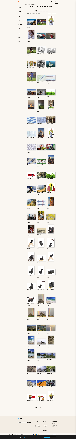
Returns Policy (44, 422)
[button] (31, 438)
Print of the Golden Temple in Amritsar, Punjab (49, 53)
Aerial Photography (21, 12)
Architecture (20, 16)
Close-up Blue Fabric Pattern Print (40, 123)
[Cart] (55, 1)
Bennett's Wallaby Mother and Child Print (30, 39)
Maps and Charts (20, 24)
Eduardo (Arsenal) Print (29, 53)
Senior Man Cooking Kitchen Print (50, 25)
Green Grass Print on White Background (49, 96)
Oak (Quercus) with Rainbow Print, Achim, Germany (40, 303)
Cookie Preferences (45, 430)
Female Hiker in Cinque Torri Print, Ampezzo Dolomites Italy (50, 359)
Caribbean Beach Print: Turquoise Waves (50, 303)
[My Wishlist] (54, 1)
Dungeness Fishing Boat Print (40, 137)
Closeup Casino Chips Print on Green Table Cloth (50, 151)
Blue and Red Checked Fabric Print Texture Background (40, 206)
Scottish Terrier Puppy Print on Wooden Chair (30, 248)
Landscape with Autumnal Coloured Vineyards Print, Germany (30, 331)
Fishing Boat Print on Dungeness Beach (30, 109)
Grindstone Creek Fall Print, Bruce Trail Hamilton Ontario (40, 220)
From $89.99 (28, 27)
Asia (19, 19)
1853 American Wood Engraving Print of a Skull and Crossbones (40, 53)
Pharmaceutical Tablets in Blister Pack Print (50, 386)
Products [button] (37, 3)
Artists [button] (23, 3)
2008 (31, 4)
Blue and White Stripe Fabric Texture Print (30, 123)
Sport (19, 41)
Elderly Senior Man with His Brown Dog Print (50, 400)
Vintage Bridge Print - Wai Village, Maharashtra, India (40, 234)
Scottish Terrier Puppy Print (39, 275)
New (34, 3)
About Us (36, 418)
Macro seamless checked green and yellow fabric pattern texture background (40, 82)
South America (20, 38)
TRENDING (19, 7)
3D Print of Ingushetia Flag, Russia (40, 164)
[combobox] (38, 1)
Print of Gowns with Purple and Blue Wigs (30, 67)
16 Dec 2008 (35, 4)
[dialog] (38, 437)
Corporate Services (37, 425)
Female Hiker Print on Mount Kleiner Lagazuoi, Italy (40, 345)
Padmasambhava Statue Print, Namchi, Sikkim (50, 206)
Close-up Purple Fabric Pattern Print (30, 150)
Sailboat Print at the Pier (39, 109)
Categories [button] (20, 3)
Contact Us (52, 418)
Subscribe (29, 422)
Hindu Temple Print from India (50, 123)
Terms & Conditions (45, 425)
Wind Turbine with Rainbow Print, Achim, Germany (50, 331)
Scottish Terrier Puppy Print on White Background (50, 234)
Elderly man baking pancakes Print (50, 137)
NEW (18, 8)
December (33, 4)
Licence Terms (44, 426)
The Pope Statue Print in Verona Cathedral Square (50, 109)
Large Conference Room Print (40, 178)
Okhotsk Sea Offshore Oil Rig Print (50, 67)
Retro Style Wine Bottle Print (49, 192)
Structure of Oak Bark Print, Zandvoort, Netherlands (49, 345)
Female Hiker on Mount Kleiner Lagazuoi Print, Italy (40, 373)
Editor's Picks (29, 3)
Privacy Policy (44, 421)
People (19, 29)
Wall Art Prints (26, 4)
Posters (19, 32)
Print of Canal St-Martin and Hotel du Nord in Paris (30, 220)
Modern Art (20, 25)
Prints (19, 33)
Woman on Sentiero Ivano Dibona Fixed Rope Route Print (30, 386)
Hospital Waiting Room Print (30, 178)
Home (27, 4)
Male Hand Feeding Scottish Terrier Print (50, 248)
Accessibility (44, 418)
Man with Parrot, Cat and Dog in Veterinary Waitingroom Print (30, 400)
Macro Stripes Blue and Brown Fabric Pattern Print (30, 164)
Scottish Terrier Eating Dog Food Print (50, 275)
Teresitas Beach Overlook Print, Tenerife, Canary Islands (40, 192)
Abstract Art (20, 11)
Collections (25, 3)
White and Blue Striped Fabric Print (30, 137)
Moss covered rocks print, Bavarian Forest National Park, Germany (50, 373)
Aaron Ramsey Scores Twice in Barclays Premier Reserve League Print (50, 40)
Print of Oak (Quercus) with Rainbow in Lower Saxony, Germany (40, 317)
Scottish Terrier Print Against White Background (30, 303)
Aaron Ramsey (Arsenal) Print (40, 25)
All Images (29, 4)
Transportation (20, 42)
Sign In (56, 3)
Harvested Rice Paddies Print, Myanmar (30, 373)
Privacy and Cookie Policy (23, 437)
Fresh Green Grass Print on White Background (50, 178)
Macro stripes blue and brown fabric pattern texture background (50, 81)
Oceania (19, 28)
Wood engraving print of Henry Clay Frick (40, 67)
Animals (19, 15)
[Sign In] (57, 1)
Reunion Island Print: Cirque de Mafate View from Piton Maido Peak (31, 25)
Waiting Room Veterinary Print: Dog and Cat (40, 400)
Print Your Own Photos (37, 426)
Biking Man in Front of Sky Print (30, 192)
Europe (19, 20)
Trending (32, 3)
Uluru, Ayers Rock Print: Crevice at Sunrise (40, 386)
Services (20, 37)
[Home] (21, 1)
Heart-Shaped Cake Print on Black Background (40, 151)
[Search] (51, 1)
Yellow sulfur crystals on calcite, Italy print (50, 220)
